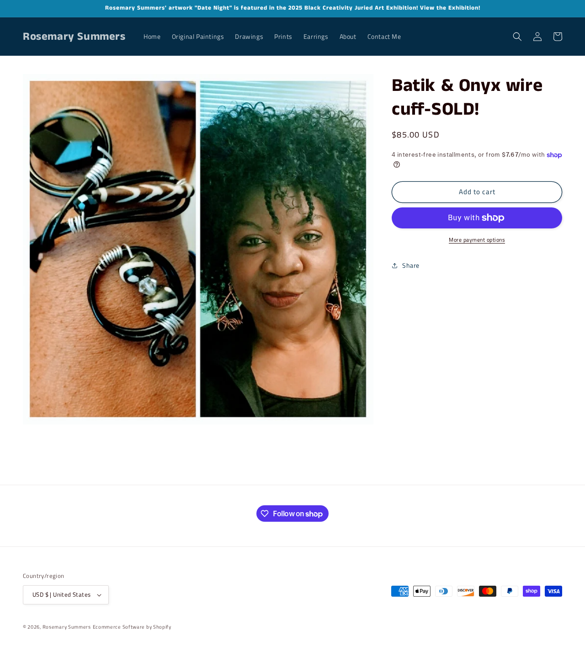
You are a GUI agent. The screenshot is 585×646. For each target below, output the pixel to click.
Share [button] (411, 265)
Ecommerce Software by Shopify (132, 626)
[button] (517, 36)
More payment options (477, 240)
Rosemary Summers (67, 626)
